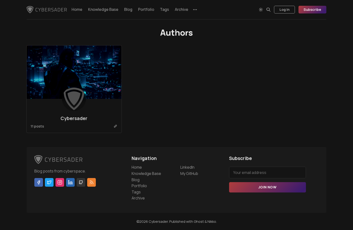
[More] (195, 9)
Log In (285, 9)
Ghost (199, 221)
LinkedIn (187, 167)
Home (77, 9)
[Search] (268, 9)
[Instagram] (59, 182)
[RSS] (91, 182)
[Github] (81, 182)
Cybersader (74, 118)
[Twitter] (49, 182)
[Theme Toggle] (261, 9)
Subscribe (312, 9)
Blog (128, 9)
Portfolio (146, 9)
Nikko (211, 221)
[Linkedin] (70, 182)
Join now (267, 187)
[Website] (115, 126)
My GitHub (189, 173)
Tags (164, 9)
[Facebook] (38, 182)
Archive (181, 9)
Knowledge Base (103, 9)
